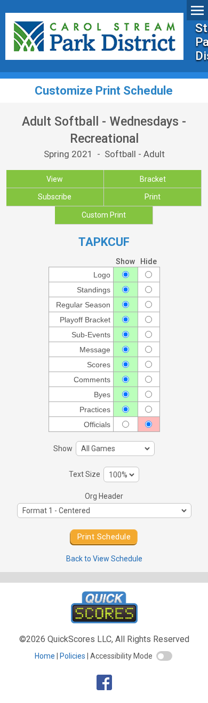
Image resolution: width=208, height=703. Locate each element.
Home (45, 656)
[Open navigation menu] (197, 10)
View (54, 179)
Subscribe (54, 196)
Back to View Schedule (104, 558)
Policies (72, 656)
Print (153, 196)
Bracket (153, 179)
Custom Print (104, 215)
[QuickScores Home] (104, 620)
